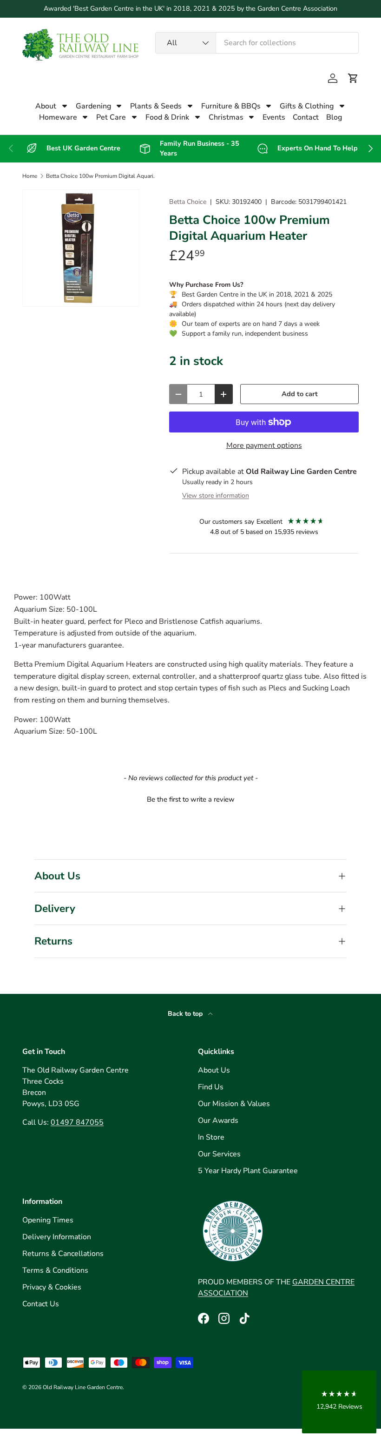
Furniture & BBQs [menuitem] (231, 106)
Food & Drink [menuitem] (167, 117)
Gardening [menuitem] (93, 106)
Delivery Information (56, 1237)
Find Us (210, 1087)
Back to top (186, 1013)
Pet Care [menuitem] (111, 117)
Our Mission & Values (234, 1104)
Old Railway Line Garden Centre (83, 1387)
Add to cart (300, 393)
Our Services (219, 1154)
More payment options (264, 445)
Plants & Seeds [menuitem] (156, 106)
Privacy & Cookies (51, 1287)
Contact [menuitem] (306, 117)
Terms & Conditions (55, 1270)
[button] (353, 78)
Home (29, 176)
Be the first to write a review (191, 799)
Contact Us (40, 1304)
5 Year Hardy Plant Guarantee (248, 1171)
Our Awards (218, 1120)
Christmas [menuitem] (226, 117)
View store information (215, 495)
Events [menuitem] (274, 117)
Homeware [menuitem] (58, 117)
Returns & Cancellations (63, 1254)
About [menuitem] (45, 106)
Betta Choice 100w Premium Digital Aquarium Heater (102, 176)
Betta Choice (187, 201)
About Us (214, 1070)
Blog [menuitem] (334, 117)
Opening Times (47, 1220)
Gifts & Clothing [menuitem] (307, 106)
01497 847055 (77, 1122)
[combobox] (257, 43)
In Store (211, 1137)
